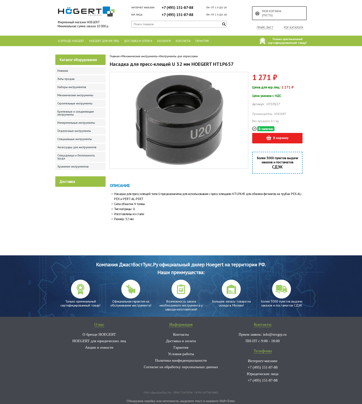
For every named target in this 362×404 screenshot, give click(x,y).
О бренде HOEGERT (71, 41)
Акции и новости (99, 347)
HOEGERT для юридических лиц (99, 341)
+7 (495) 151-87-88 (177, 7)
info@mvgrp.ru (275, 334)
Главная (115, 56)
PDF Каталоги (293, 27)
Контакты (183, 41)
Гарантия (202, 41)
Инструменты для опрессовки (179, 56)
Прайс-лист (265, 27)
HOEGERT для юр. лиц (104, 41)
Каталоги (164, 41)
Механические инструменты (140, 56)
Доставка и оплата (138, 41)
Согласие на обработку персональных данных (181, 367)
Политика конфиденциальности (181, 360)
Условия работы (181, 354)
